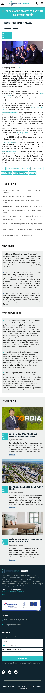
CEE (3, 169)
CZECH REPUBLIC (18, 23)
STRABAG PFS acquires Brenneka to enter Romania (21, 220)
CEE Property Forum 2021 (18, 169)
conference (37, 169)
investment (7, 173)
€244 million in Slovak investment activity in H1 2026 (22, 206)
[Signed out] (2, 4)
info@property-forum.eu (13, 625)
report (32, 173)
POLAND (7, 23)
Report (20, 68)
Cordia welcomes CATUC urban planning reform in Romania (23, 435)
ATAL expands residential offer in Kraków (18, 236)
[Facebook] (3, 672)
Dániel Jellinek (22, 133)
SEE (22, 29)
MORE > (4, 594)
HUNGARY (7, 29)
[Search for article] (36, 4)
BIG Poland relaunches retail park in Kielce (19, 196)
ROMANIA (16, 29)
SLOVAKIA (28, 23)
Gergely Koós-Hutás (9, 142)
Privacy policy (22, 689)
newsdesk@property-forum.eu (13, 591)
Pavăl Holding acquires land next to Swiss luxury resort (25, 540)
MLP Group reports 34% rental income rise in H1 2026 (23, 216)
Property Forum (20, 173)
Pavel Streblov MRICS (10, 152)
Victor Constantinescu (10, 113)
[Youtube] (16, 672)
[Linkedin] (9, 672)
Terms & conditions (34, 686)
